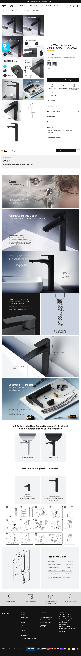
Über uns (23, 620)
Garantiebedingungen (46, 617)
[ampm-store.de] (7, 6)
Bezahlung (24, 635)
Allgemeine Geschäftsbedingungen (46, 625)
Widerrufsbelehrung (45, 622)
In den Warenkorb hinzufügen (63, 80)
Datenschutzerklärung (46, 620)
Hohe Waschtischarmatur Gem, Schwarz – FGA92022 (24, 11)
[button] (23, 6)
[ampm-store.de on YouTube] (64, 632)
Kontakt (23, 622)
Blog (22, 627)
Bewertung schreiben (66, 151)
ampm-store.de (9, 648)
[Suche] (70, 6)
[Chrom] (49, 64)
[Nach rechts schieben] (73, 1)
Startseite (5, 11)
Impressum (43, 614)
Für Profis (23, 630)
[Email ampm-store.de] (60, 632)
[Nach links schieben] (8, 1)
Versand (23, 633)
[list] (23, 78)
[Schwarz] (54, 64)
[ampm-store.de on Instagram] (62, 632)
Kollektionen (24, 617)
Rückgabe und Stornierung (28, 638)
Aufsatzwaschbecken (53, 132)
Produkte (23, 614)
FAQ (22, 625)
